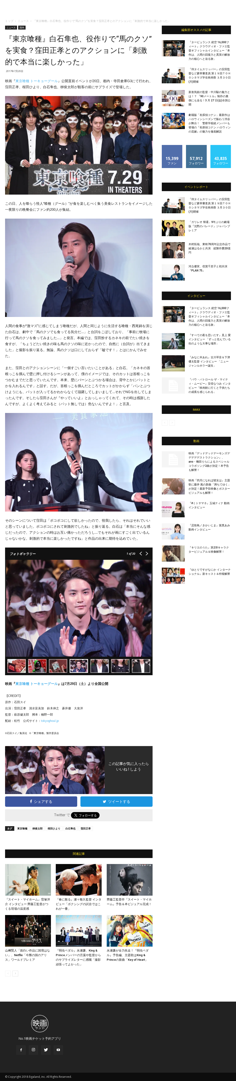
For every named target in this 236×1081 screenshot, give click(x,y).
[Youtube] (58, 1050)
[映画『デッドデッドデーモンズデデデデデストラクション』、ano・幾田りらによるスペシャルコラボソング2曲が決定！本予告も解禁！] (173, 459)
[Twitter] (45, 1050)
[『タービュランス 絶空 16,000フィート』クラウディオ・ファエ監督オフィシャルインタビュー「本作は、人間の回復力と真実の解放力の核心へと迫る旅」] (173, 48)
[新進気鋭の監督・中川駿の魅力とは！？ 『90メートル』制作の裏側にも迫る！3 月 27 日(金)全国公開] (173, 98)
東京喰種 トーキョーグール (36, 81)
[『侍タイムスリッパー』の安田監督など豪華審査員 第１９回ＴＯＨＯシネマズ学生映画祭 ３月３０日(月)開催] (173, 75)
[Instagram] (33, 1050)
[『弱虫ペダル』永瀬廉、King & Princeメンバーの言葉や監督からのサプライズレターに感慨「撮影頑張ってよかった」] (79, 931)
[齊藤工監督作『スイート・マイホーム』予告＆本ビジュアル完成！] (130, 880)
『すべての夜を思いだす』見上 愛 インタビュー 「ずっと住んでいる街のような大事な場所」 (210, 339)
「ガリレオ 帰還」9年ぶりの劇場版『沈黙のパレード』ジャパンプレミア (209, 226)
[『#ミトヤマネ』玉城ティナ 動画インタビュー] (173, 509)
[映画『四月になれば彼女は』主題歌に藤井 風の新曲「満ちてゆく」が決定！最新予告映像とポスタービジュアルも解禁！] (173, 486)
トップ (9, 21)
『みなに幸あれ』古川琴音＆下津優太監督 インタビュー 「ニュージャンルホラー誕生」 (209, 361)
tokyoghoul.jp (50, 721)
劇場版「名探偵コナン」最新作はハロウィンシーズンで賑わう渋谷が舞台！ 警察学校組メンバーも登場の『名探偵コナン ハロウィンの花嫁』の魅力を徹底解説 (210, 123)
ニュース (23, 21)
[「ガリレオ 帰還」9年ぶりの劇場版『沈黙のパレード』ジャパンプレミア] (173, 228)
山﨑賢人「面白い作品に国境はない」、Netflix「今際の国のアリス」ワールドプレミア (27, 955)
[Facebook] (21, 1050)
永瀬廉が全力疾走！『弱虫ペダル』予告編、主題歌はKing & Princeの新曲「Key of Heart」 (128, 955)
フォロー (196, 146)
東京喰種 (22, 828)
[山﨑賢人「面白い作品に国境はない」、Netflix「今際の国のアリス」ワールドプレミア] (28, 931)
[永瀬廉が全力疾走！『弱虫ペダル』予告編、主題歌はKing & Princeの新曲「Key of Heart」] (130, 931)
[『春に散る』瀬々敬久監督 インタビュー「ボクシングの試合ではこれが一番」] (79, 880)
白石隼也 (70, 828)
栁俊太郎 (37, 828)
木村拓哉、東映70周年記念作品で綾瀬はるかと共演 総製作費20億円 (209, 248)
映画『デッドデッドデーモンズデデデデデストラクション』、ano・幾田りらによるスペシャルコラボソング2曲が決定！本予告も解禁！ (209, 462)
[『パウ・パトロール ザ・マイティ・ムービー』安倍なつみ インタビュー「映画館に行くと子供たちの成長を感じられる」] (173, 385)
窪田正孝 (86, 828)
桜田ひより (54, 828)
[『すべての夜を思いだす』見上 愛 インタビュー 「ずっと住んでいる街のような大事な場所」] (173, 341)
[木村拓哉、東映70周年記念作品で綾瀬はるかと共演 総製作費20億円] (173, 250)
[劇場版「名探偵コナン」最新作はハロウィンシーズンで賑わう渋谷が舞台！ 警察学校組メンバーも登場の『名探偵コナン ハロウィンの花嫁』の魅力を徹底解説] (173, 121)
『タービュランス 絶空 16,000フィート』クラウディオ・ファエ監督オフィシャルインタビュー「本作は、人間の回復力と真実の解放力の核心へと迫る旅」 (209, 50)
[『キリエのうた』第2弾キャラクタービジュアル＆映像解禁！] (173, 553)
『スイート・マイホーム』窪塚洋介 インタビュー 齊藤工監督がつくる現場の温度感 (27, 904)
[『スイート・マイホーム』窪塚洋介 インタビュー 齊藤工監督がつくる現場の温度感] (28, 880)
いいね (172, 146)
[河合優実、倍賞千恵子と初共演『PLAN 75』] (173, 272)
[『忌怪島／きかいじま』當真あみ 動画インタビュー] (173, 531)
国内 (22, 27)
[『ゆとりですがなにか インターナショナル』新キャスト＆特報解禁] (173, 576)
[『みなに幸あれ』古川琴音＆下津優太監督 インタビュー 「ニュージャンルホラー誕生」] (173, 363)
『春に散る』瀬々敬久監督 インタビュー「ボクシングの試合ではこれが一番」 (78, 904)
